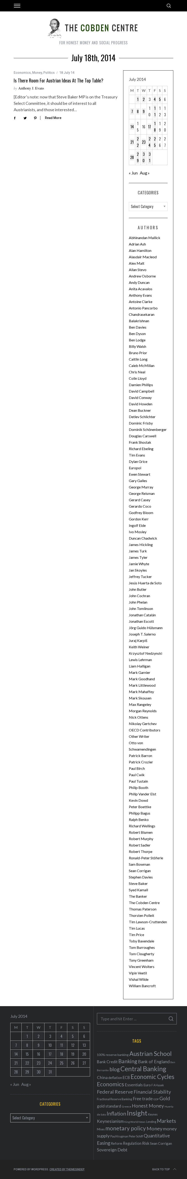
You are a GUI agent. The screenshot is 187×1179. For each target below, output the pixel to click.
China (102, 1077)
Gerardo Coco (140, 506)
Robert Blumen (141, 832)
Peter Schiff (136, 1136)
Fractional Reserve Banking (114, 1099)
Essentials (134, 1084)
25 (155, 142)
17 (149, 126)
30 (144, 157)
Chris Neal (137, 372)
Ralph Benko (139, 819)
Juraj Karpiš (138, 640)
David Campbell (141, 391)
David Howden (140, 404)
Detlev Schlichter (142, 416)
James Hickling (141, 544)
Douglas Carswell (142, 436)
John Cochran (139, 595)
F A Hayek (157, 1085)
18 (155, 127)
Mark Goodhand (142, 679)
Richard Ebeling (141, 448)
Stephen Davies (141, 877)
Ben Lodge (137, 340)
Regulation (132, 1143)
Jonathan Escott (141, 621)
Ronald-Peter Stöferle (146, 858)
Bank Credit (107, 1061)
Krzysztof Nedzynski (145, 653)
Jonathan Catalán (142, 615)
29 (138, 157)
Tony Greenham (141, 960)
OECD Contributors (144, 730)
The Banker (138, 896)
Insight (137, 1113)
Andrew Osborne (142, 276)
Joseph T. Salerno (142, 634)
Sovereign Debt (112, 1149)
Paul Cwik (137, 775)
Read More (53, 118)
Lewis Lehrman (140, 659)
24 (149, 142)
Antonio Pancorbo (143, 308)
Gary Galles (138, 480)
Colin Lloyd (137, 378)
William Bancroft (142, 986)
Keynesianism (110, 1121)
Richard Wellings (142, 826)
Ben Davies (137, 327)
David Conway (140, 397)
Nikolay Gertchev (143, 723)
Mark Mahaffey (141, 691)
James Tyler (138, 557)
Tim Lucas (137, 928)
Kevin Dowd (138, 800)
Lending (151, 1122)
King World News (134, 1122)
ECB (126, 1077)
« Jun (133, 172)
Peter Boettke (140, 806)
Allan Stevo (137, 269)
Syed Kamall (138, 890)
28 (132, 157)
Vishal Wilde (138, 979)
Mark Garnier (139, 672)
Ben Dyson (137, 333)
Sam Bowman (139, 864)
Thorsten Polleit (141, 915)
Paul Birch (137, 768)
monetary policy (125, 1128)
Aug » (145, 172)
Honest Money (148, 1105)
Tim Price (136, 934)
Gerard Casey (139, 500)
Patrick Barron (140, 755)
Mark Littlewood (142, 685)
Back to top (161, 1169)
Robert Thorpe (140, 851)
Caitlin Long (138, 359)
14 (132, 126)
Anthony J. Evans (31, 88)
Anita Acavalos (140, 289)
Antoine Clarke (140, 301)
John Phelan (138, 602)
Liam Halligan (139, 666)
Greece (126, 1106)
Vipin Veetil (138, 973)
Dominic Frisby (141, 423)
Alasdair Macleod (143, 257)
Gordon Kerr (139, 519)
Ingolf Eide (137, 525)
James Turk (138, 551)
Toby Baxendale (141, 941)
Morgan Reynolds (143, 711)
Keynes (153, 1114)
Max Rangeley (140, 704)
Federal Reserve (115, 1092)
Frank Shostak (140, 442)
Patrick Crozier (141, 762)
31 (150, 157)
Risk (145, 1143)
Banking (127, 1061)
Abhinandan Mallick (144, 237)
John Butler (138, 589)
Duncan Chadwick (143, 538)
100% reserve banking (113, 1055)
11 (155, 111)
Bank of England (154, 1061)
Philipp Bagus (139, 813)
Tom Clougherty (141, 954)
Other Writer (139, 736)
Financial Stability (152, 1092)
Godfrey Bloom (141, 512)
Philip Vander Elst (142, 794)
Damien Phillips (141, 384)
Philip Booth (138, 787)
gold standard (109, 1106)
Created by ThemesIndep (67, 1169)
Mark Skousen (140, 698)
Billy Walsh (137, 346)
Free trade (143, 1098)
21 (132, 142)
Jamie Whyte (139, 564)
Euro (147, 1085)
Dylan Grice (138, 461)
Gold (164, 1098)
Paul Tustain (138, 781)
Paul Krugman (119, 1136)
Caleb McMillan (141, 365)
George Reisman (142, 493)
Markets (166, 1121)
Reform (116, 1143)
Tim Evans (137, 455)
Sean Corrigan (140, 870)
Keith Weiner (139, 647)
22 (138, 142)
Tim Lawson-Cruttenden (148, 922)
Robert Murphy (141, 838)
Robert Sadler (140, 845)
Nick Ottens (138, 717)
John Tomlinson (141, 608)
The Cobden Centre (144, 902)
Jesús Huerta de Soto (145, 583)
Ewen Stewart (139, 474)
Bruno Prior (138, 353)
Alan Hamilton (140, 250)
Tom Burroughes (142, 947)
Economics (22, 72)
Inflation (116, 1113)
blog (114, 1069)
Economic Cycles (152, 1076)
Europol (135, 468)
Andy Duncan (139, 282)
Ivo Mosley (137, 532)
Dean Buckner (140, 410)
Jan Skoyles (138, 570)
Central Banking (143, 1069)
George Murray (141, 487)
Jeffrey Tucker (140, 576)
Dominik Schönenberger (148, 429)
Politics (49, 72)
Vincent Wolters (141, 966)
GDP (156, 1099)
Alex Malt (136, 263)
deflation (115, 1078)
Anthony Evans (140, 295)
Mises (101, 1129)
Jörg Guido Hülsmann (146, 627)
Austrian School (150, 1053)
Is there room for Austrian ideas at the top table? (58, 80)
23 (143, 142)
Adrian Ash (137, 244)
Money (37, 72)
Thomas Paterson (142, 909)
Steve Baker (138, 883)
